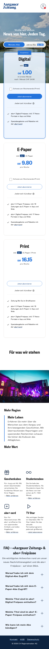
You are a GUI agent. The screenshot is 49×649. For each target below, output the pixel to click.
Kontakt (14, 639)
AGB (22, 639)
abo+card (18, 124)
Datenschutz (33, 639)
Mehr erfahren (12, 495)
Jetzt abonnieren (35, 532)
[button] (24, 410)
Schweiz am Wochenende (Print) (26, 88)
